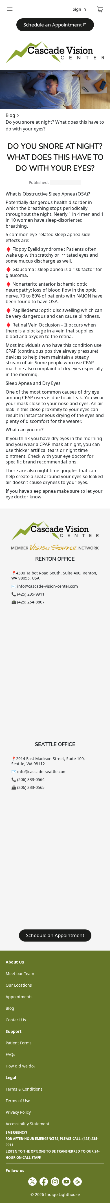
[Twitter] (32, 1181)
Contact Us (16, 1019)
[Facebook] (43, 1181)
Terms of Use (18, 1100)
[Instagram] (55, 1181)
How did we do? (20, 1066)
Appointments (19, 996)
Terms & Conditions (24, 1089)
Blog (10, 115)
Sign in (79, 9)
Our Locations (19, 985)
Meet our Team (20, 973)
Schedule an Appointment (52, 24)
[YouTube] (66, 1181)
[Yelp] (77, 1181)
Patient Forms (19, 1043)
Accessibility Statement (27, 1123)
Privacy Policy (18, 1112)
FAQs (10, 1054)
